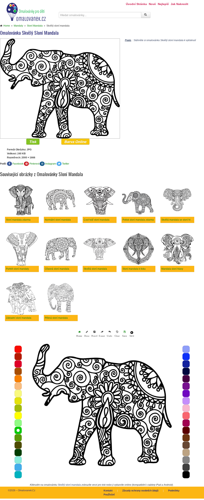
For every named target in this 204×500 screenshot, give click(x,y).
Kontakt (108, 490)
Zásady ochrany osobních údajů (140, 490)
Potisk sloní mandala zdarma (138, 219)
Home (6, 25)
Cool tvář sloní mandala (96, 219)
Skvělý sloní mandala (69, 484)
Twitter (65, 163)
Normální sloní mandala (58, 219)
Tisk (32, 141)
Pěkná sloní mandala (56, 318)
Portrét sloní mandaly (17, 268)
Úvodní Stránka (136, 4)
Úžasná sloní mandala (57, 268)
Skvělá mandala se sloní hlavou (178, 219)
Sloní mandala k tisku (134, 268)
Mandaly (18, 25)
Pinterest (34, 163)
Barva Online (75, 141)
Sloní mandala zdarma (18, 219)
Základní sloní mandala (18, 318)
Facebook (18, 163)
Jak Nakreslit (179, 4)
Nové (152, 4)
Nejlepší (163, 4)
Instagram (50, 163)
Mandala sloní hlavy (172, 268)
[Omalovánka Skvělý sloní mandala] (60, 88)
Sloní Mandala (35, 25)
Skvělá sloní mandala (95, 268)
